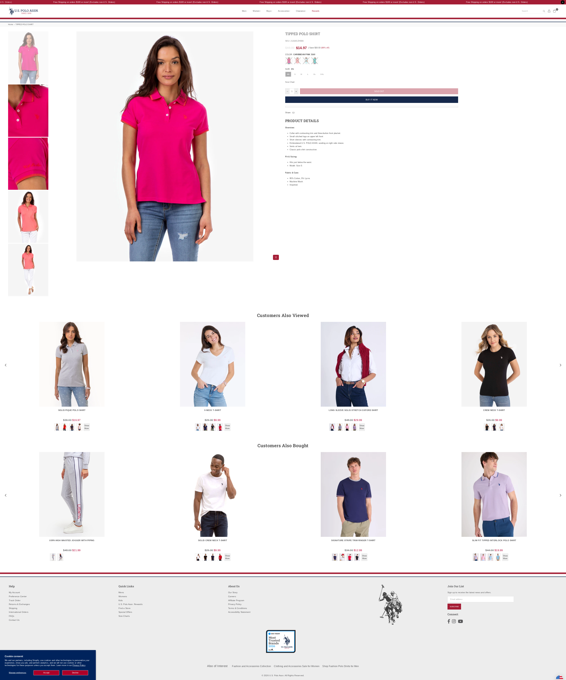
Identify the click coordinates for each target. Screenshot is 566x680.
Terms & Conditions (237, 608)
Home (10, 24)
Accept (46, 673)
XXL (322, 74)
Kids (121, 600)
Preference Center (18, 596)
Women (256, 11)
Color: (300, 54)
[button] (5, 365)
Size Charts (124, 616)
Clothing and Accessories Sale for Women (296, 666)
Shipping (13, 608)
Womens (123, 596)
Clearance (300, 11)
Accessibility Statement (239, 612)
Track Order (14, 600)
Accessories (283, 11)
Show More (86, 426)
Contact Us (14, 620)
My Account (14, 592)
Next (278, 146)
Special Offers (125, 612)
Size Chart (290, 82)
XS (288, 74)
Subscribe (454, 606)
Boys (268, 11)
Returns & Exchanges (19, 604)
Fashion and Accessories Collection (251, 666)
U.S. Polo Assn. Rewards (131, 604)
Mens (121, 592)
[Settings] (549, 11)
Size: (289, 69)
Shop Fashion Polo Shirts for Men (340, 666)
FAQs (11, 616)
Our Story (232, 592)
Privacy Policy (79, 665)
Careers (232, 596)
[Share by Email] (293, 112)
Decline (75, 673)
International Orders (18, 612)
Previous (51, 146)
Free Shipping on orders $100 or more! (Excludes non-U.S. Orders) (72, 2)
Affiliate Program (236, 600)
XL (314, 74)
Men (244, 11)
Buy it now (372, 100)
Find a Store (124, 608)
